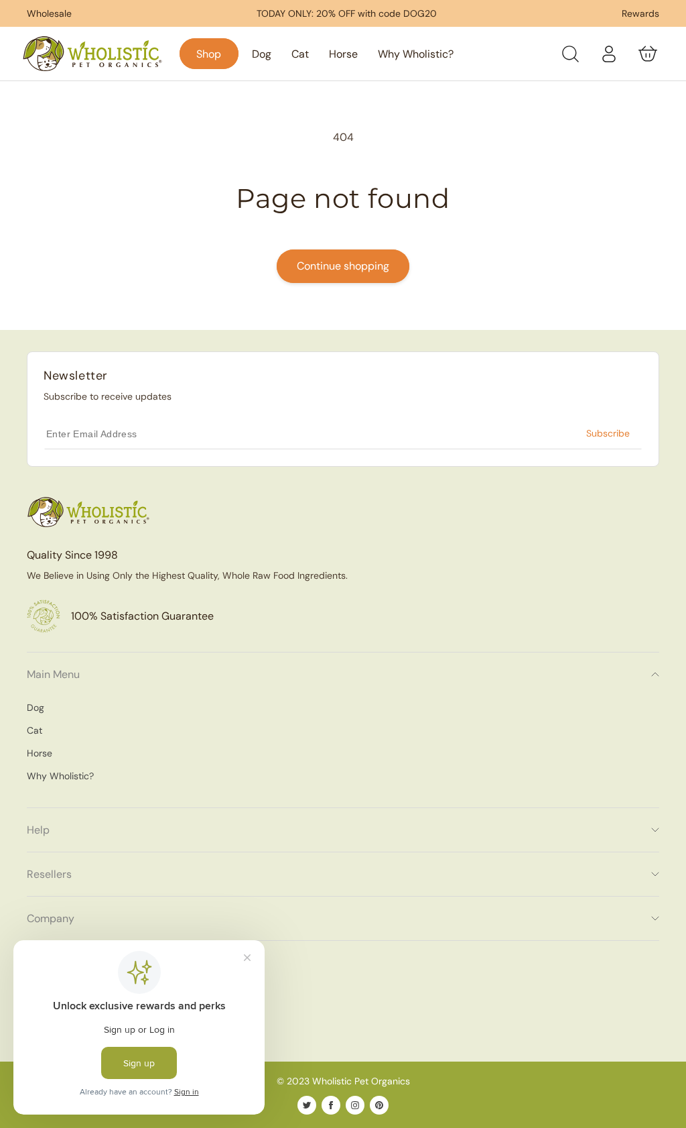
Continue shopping (343, 266)
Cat (34, 730)
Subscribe (608, 433)
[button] (570, 53)
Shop (208, 54)
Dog (35, 707)
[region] (347, 13)
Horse (39, 753)
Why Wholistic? (60, 776)
